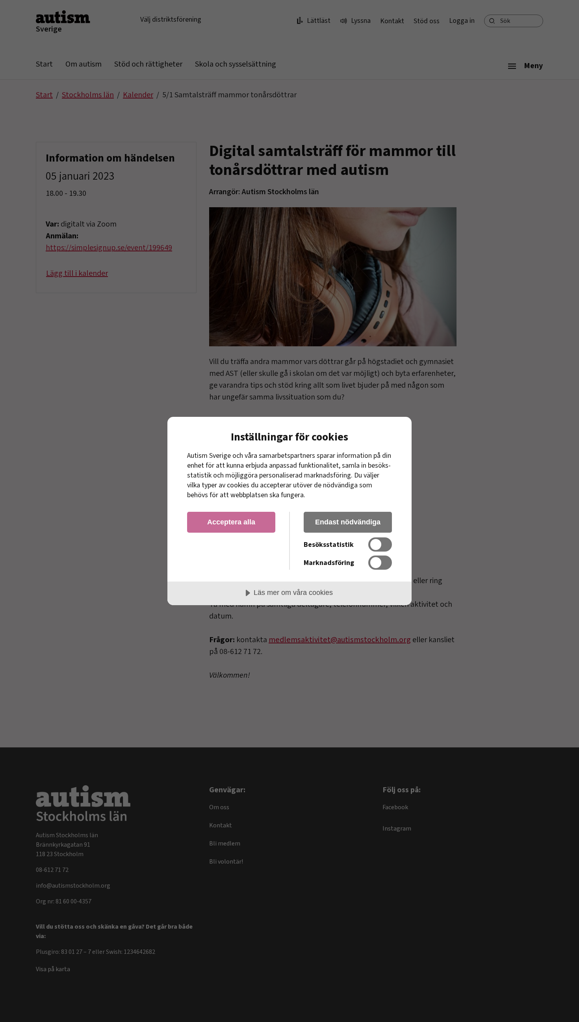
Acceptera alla (231, 522)
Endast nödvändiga (347, 522)
